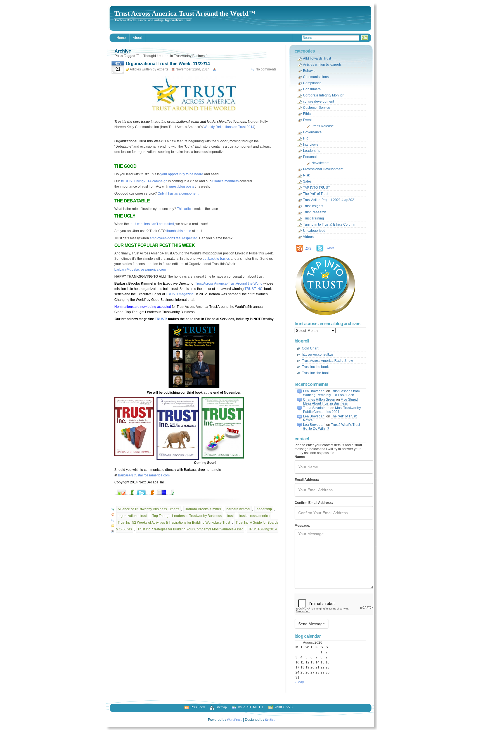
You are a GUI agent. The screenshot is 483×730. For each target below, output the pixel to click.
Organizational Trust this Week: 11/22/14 (168, 63)
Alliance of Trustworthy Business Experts (148, 509)
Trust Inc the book (315, 367)
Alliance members (225, 181)
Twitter (329, 248)
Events (308, 120)
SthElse (270, 719)
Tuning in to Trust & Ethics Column (329, 224)
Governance (312, 132)
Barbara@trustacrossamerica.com (144, 475)
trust (230, 516)
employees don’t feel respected (173, 238)
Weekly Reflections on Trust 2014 (228, 127)
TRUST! (161, 319)
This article (185, 209)
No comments (265, 69)
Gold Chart (310, 348)
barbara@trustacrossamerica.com (140, 269)
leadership (264, 509)
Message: (302, 526)
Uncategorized (314, 231)
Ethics (307, 114)
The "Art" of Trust (315, 194)
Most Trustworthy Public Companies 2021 (332, 410)
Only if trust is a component (178, 193)
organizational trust (132, 516)
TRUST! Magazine (180, 294)
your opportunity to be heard (181, 174)
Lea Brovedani (314, 391)
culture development (318, 101)
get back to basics (216, 259)
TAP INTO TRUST (316, 188)
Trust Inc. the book (316, 373)
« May (299, 682)
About (137, 38)
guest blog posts (181, 186)
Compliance (312, 83)
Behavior (310, 71)
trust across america (254, 516)
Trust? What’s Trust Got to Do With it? (331, 427)
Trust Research (314, 212)
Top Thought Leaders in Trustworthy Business (187, 516)
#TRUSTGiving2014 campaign (144, 181)
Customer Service (316, 108)
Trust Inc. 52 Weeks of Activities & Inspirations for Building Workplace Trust (174, 523)
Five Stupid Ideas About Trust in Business (330, 401)
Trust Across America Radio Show (327, 361)
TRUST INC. (254, 289)
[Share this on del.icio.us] (167, 491)
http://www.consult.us (317, 354)
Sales (307, 181)
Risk (306, 175)
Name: (300, 457)
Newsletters (320, 163)
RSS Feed (198, 707)
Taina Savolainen (316, 408)
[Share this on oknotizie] (127, 491)
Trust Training (313, 218)
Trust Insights (313, 206)
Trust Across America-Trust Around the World (228, 283)
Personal (310, 157)
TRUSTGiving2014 (262, 529)
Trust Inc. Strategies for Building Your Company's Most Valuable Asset (190, 529)
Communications (316, 77)
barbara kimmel (238, 509)
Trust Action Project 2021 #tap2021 (329, 200)
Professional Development (323, 169)
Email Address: (307, 480)
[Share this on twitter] (147, 491)
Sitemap (221, 707)
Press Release (322, 126)
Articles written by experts (149, 69)
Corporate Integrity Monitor (323, 95)
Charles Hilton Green (319, 399)
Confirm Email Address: (314, 503)
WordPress (234, 719)
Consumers (312, 89)
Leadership (311, 151)
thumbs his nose (178, 231)
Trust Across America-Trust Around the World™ (184, 13)
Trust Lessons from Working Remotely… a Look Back (331, 393)
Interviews (310, 145)
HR (305, 138)
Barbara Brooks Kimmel (203, 509)
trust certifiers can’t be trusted (152, 224)
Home (121, 38)
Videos (308, 237)
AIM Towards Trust (317, 58)
